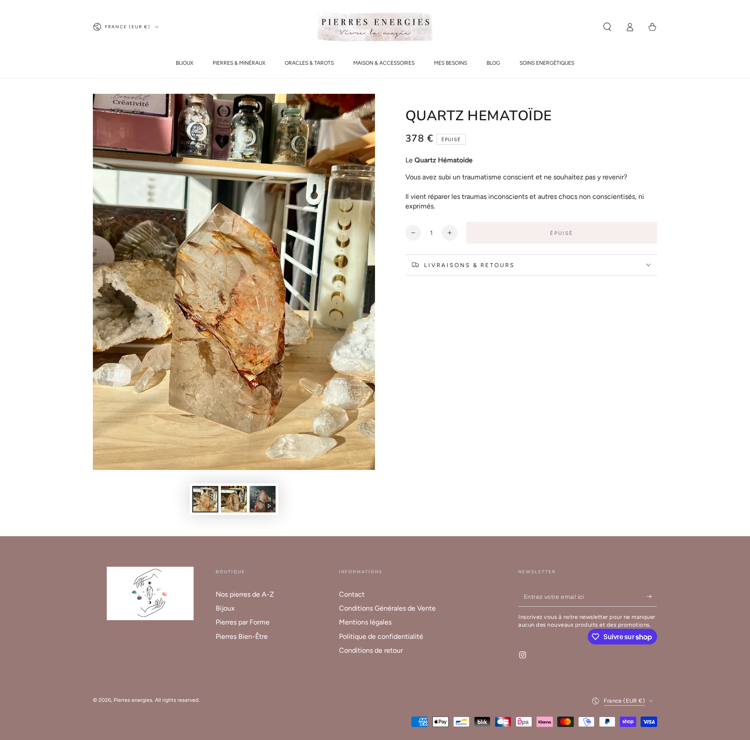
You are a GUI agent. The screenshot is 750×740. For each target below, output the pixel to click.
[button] (607, 26)
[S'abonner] (652, 596)
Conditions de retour (371, 650)
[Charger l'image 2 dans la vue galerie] (234, 499)
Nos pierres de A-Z (245, 594)
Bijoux (225, 608)
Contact (352, 594)
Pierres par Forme (243, 622)
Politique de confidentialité (381, 636)
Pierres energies (133, 700)
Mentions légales (365, 622)
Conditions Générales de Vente (387, 608)
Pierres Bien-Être (242, 636)
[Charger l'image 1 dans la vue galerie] (205, 499)
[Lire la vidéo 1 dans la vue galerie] (263, 499)
